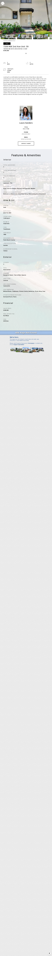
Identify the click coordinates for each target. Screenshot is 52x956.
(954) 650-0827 (26, 134)
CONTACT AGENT (26, 143)
